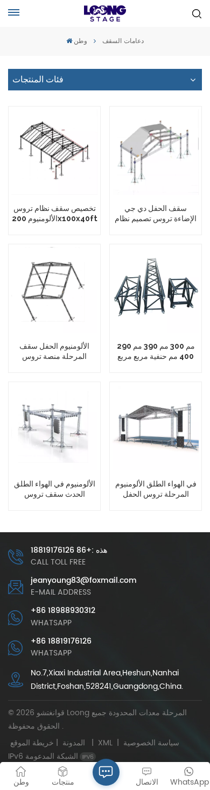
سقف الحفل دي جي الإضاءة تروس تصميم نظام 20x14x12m (156, 213)
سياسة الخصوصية (151, 743)
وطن (80, 41)
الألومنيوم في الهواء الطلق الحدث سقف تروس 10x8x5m (54, 489)
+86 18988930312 (63, 610)
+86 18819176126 (61, 641)
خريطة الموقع (49, 743)
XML (105, 743)
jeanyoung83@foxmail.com (84, 580)
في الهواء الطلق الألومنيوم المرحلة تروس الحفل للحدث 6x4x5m (156, 489)
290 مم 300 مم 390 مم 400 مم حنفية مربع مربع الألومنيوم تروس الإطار (156, 351)
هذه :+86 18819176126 (69, 550)
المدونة (73, 743)
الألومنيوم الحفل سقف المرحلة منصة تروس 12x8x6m (54, 351)
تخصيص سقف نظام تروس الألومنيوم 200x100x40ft (54, 213)
